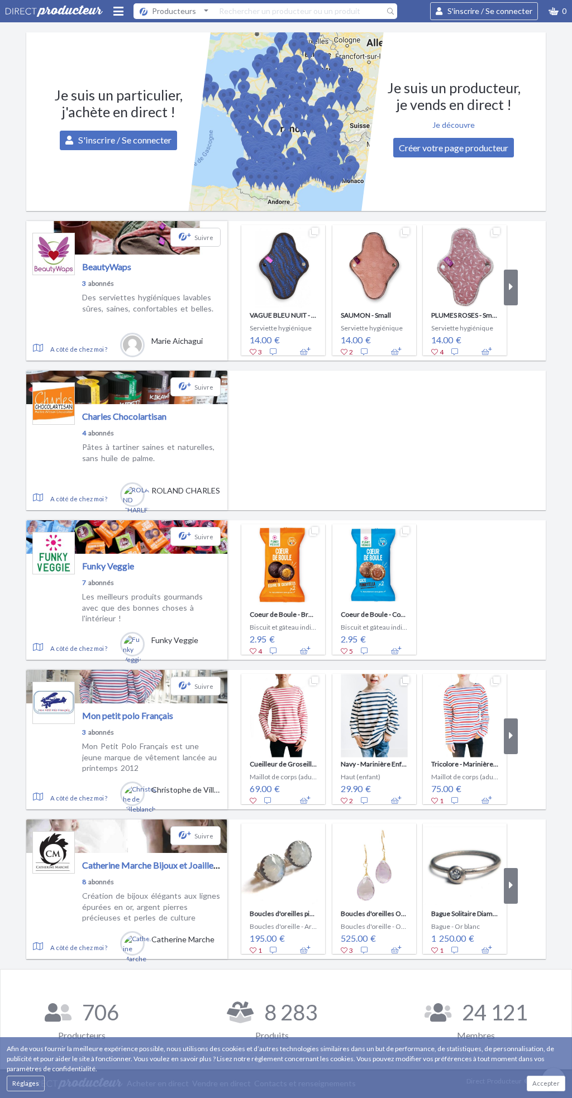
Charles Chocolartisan (124, 416)
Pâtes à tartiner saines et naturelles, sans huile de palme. (148, 452)
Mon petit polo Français (127, 715)
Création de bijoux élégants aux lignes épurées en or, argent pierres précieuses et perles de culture (151, 906)
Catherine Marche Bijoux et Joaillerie (152, 865)
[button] (557, 11)
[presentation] (234, 287)
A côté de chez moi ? (78, 349)
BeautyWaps (106, 266)
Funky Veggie (108, 565)
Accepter (546, 1083)
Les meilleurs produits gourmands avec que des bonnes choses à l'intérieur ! (142, 607)
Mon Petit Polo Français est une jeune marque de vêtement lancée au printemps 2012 (149, 757)
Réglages (25, 1083)
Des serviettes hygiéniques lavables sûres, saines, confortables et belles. (147, 303)
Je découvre (453, 125)
